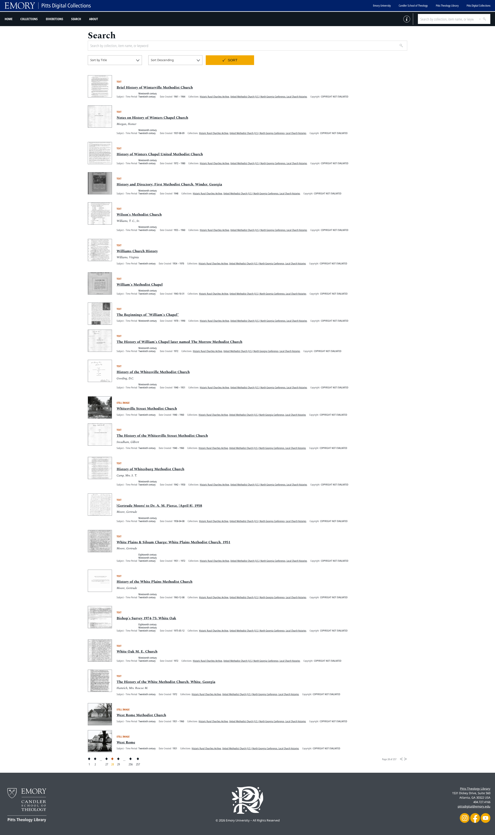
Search (76, 19)
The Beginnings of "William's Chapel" (148, 315)
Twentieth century (146, 96)
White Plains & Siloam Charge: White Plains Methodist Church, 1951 (173, 542)
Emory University (382, 5)
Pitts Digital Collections (478, 5)
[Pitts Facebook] (475, 818)
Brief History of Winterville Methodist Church (155, 87)
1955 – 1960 (179, 230)
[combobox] (115, 60)
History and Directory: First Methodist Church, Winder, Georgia (169, 184)
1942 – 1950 (179, 484)
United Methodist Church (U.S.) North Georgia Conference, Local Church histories (268, 96)
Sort (232, 60)
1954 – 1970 (178, 263)
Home (8, 19)
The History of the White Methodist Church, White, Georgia (166, 682)
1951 (174, 748)
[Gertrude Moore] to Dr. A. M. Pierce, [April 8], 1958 (159, 506)
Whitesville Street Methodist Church (147, 408)
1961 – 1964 (179, 96)
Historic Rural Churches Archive (214, 96)
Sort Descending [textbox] (162, 60)
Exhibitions (54, 19)
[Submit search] (483, 19)
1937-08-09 (179, 133)
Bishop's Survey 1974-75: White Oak (146, 618)
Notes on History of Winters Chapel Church (152, 118)
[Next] (405, 759)
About (93, 19)
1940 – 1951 (179, 387)
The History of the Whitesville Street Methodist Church (162, 435)
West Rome (126, 742)
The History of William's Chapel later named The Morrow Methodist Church (179, 342)
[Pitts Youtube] (485, 818)
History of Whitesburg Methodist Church (150, 469)
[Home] (48, 5)
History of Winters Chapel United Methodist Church (160, 154)
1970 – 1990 (179, 320)
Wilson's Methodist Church (139, 214)
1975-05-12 (179, 630)
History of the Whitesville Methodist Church (153, 372)
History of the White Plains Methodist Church (154, 582)
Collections (29, 19)
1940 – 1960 (178, 414)
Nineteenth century (147, 93)
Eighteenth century (147, 554)
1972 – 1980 (179, 163)
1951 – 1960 (178, 721)
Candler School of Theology (413, 5)
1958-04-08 (179, 521)
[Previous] (401, 759)
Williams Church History (137, 251)
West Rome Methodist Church (141, 715)
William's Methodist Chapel (140, 284)
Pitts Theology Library (447, 5)
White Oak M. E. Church (137, 651)
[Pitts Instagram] (464, 818)
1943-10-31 (179, 293)
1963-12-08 (179, 597)
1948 (176, 193)
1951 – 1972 (179, 560)
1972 (176, 351)
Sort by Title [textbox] (98, 60)
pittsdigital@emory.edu (474, 806)
